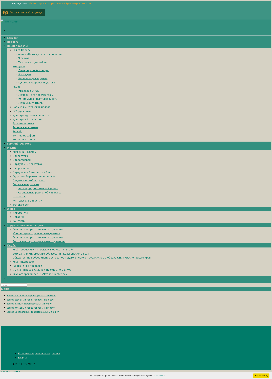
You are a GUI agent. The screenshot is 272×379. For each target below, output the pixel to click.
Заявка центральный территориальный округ (33, 311)
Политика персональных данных (39, 353)
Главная (23, 357)
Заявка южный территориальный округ (29, 303)
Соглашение (159, 375)
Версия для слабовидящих (26, 12)
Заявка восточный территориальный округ (31, 295)
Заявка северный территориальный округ (30, 299)
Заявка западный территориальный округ (31, 307)
